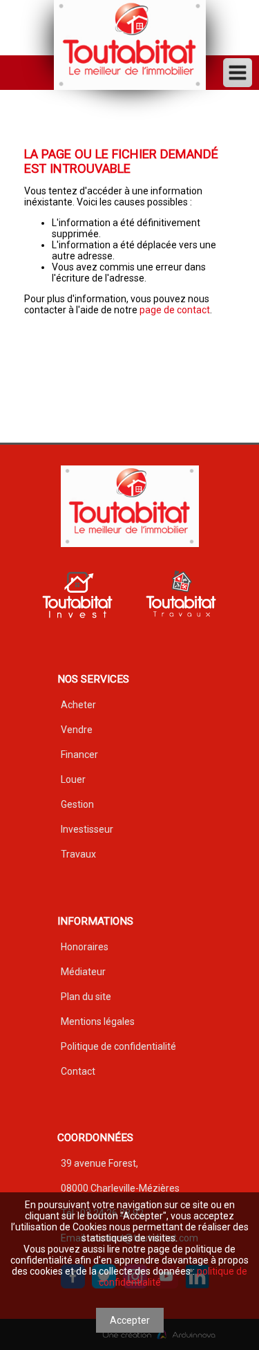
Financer (79, 754)
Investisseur (87, 829)
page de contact (175, 309)
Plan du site (86, 996)
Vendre (77, 729)
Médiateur (83, 971)
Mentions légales (98, 1021)
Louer (73, 779)
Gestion (77, 804)
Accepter (130, 1320)
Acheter (78, 704)
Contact (78, 1071)
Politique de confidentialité (118, 1046)
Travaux (78, 854)
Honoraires (84, 946)
